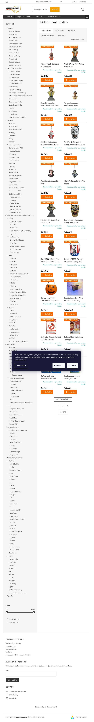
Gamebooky (14, 559)
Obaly (11, 139)
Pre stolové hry (15, 332)
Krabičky (12, 133)
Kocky (11, 307)
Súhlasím (72, 365)
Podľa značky (14, 237)
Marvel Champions (15, 175)
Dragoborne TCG (15, 182)
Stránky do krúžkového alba (19, 274)
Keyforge (12, 169)
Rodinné (12, 347)
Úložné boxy (14, 304)
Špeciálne (13, 261)
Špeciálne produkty (15, 44)
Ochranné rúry (14, 335)
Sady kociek (14, 320)
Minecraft (12, 568)
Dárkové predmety (15, 590)
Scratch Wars (13, 179)
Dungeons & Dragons (17, 409)
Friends (12, 541)
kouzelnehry (13, 698)
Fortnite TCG (13, 172)
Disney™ (12, 495)
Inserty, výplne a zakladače (18, 341)
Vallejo (13, 393)
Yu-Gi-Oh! (10, 120)
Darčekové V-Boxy (15, 47)
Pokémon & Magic (16, 222)
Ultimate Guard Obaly (17, 246)
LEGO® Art (13, 513)
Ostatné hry (14, 228)
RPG (10, 406)
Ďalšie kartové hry (15, 194)
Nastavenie (21, 365)
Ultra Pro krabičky (16, 289)
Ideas (11, 507)
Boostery (12, 123)
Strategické (13, 350)
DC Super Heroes (15, 491)
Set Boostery (14, 77)
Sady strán (14, 280)
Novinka (14, 622)
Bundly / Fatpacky (15, 90)
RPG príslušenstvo (16, 415)
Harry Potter (14, 436)
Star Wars (13, 439)
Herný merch (13, 455)
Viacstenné (13, 314)
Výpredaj (10, 596)
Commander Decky (15, 102)
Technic (12, 538)
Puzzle (11, 574)
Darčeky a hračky (15, 65)
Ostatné (12, 142)
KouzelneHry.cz (40, 707)
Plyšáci (11, 587)
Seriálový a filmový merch (18, 430)
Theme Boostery (15, 83)
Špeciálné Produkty (15, 129)
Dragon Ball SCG (15, 197)
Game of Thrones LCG (16, 188)
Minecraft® (13, 522)
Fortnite (12, 565)
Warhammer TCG (15, 191)
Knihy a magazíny (16, 375)
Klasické (12, 310)
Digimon (12, 166)
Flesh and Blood (14, 151)
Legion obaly (14, 252)
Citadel (13, 384)
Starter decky (14, 160)
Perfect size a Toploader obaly (20, 231)
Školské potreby (15, 62)
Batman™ (13, 479)
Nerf (10, 571)
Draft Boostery (15, 74)
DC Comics (13, 449)
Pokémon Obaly (14, 56)
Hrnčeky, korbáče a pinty (17, 593)
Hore (64, 412)
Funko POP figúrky (16, 470)
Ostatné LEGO (14, 550)
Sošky (12, 467)
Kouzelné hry (13, 695)
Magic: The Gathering (14, 68)
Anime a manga (15, 452)
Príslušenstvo (13, 59)
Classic (12, 485)
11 (68, 406)
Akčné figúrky (14, 464)
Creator (12, 488)
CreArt (11, 577)
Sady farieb (15, 396)
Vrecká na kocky (15, 317)
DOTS (12, 498)
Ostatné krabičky (15, 298)
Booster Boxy (13, 34)
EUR (73, 2)
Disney (12, 445)
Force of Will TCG (15, 209)
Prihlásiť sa (12, 680)
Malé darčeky (13, 50)
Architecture (14, 476)
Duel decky (13, 99)
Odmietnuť (58, 365)
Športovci (12, 553)
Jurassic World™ (15, 510)
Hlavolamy (12, 584)
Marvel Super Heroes (17, 519)
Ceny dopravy (10, 646)
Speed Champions (16, 531)
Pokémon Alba (14, 53)
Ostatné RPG (14, 412)
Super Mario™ (14, 516)
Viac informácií (20, 360)
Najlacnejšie (59, 31)
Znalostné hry (13, 424)
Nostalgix (13, 200)
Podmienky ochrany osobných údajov (18, 655)
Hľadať (55, 9)
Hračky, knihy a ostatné (15, 458)
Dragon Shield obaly (17, 240)
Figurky (11, 108)
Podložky (12, 136)
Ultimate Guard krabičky (18, 292)
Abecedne (61, 35)
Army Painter (15, 387)
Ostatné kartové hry (14, 145)
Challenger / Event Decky (17, 93)
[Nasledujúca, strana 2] (63, 406)
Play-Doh (12, 580)
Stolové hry (11, 344)
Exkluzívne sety (15, 547)
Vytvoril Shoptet (81, 717)
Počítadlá (12, 323)
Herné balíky (13, 41)
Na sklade (14, 619)
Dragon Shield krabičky (17, 295)
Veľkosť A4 (13, 264)
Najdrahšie (72, 31)
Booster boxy (14, 157)
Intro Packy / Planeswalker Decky (20, 96)
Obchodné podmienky (43, 2)
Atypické (13, 234)
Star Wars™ (13, 534)
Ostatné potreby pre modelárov (21, 403)
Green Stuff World (17, 390)
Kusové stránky (16, 277)
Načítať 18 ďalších (63, 399)
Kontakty (9, 652)
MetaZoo (12, 163)
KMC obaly (13, 243)
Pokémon (10, 28)
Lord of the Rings (15, 442)
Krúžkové (13, 271)
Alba (10, 255)
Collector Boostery (16, 80)
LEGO (11, 473)
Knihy (11, 556)
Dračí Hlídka (14, 418)
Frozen (12, 544)
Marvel (12, 433)
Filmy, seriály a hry (13, 427)
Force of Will (13, 185)
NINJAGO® (13, 525)
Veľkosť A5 (13, 268)
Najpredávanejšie (48, 35)
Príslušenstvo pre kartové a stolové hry (20, 215)
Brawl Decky (13, 111)
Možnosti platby (11, 649)
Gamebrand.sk (52, 707)
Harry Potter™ (14, 504)
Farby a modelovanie (17, 378)
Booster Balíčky (14, 31)
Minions (12, 528)
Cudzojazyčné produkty (17, 117)
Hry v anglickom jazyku (17, 421)
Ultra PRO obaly (15, 249)
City (11, 482)
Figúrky (11, 461)
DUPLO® (12, 501)
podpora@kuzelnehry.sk (17, 691)
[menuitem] (8, 17)
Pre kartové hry (15, 329)
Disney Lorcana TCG (16, 148)
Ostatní (12, 372)
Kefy (11, 399)
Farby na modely (16, 381)
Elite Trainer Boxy (15, 37)
